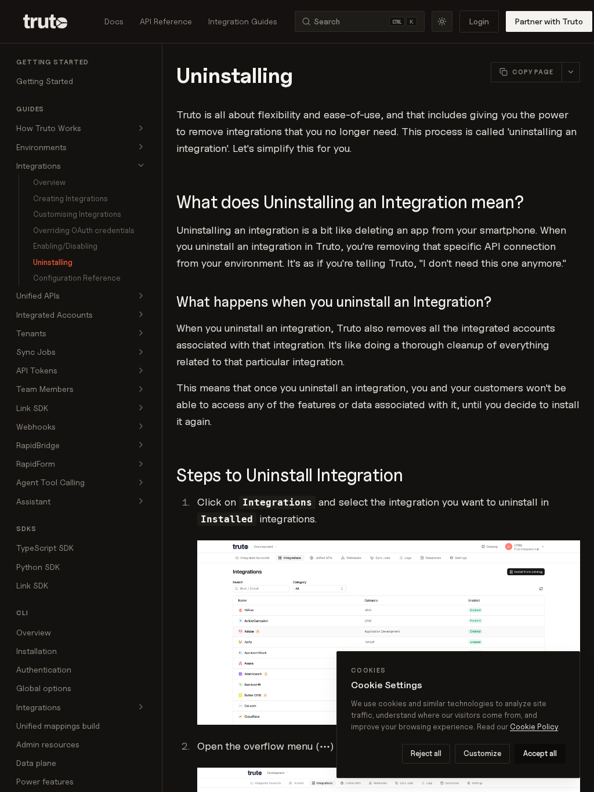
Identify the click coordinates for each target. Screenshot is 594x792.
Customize (482, 753)
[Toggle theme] (442, 21)
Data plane (36, 763)
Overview (33, 632)
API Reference (166, 21)
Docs (114, 21)
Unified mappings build (58, 726)
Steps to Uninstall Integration (289, 474)
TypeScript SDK (45, 548)
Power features (45, 781)
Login (479, 21)
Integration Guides (242, 21)
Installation (36, 651)
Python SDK (38, 567)
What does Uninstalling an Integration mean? (350, 201)
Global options (43, 688)
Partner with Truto (549, 21)
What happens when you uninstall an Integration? (333, 301)
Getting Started (44, 81)
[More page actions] (570, 72)
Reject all (426, 753)
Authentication (43, 669)
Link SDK (32, 585)
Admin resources (47, 744)
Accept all (540, 753)
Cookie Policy (534, 726)
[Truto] (52, 21)
